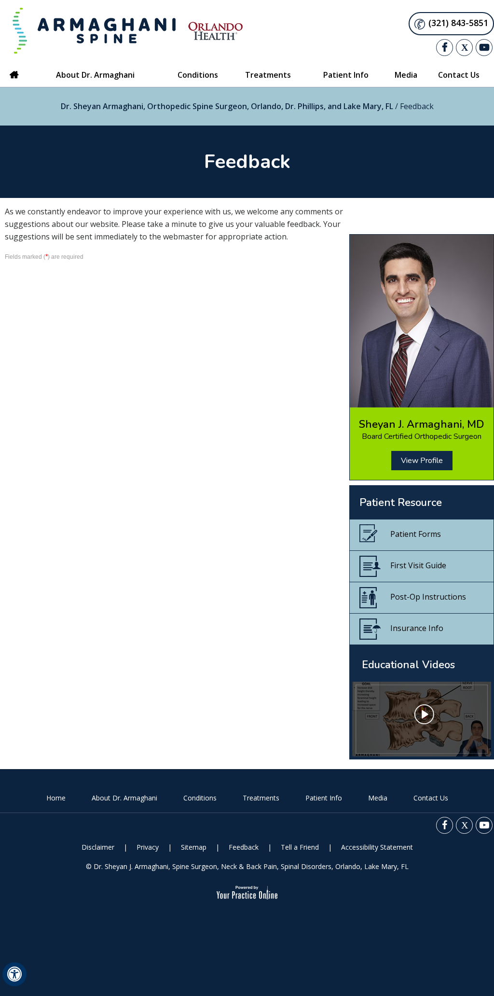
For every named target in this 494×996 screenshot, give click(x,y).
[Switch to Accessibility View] (14, 974)
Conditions (200, 797)
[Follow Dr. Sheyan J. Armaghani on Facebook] (445, 48)
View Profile (422, 460)
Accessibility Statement (377, 847)
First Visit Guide (418, 565)
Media (377, 797)
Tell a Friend (300, 847)
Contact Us (430, 797)
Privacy (148, 847)
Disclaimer (98, 847)
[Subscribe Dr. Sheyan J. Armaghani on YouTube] (484, 48)
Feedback (244, 847)
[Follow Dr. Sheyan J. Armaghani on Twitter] (464, 48)
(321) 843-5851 (458, 22)
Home (14, 75)
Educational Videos (408, 665)
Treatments (261, 797)
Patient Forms (415, 534)
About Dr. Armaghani (124, 797)
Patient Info (323, 797)
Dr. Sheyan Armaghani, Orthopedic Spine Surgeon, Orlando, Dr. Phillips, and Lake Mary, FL (227, 106)
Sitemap (193, 847)
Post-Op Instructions (428, 596)
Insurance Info (416, 628)
